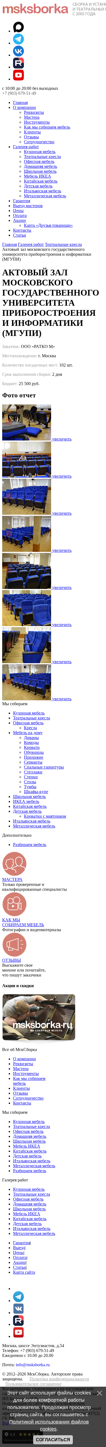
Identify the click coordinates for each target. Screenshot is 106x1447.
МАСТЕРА (12, 879)
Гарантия (21, 200)
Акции (19, 220)
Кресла (30, 727)
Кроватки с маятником (45, 816)
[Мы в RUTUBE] (18, 67)
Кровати (32, 747)
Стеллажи (33, 772)
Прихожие (33, 757)
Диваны (31, 737)
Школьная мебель (40, 171)
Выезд (19, 1247)
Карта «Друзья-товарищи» (48, 225)
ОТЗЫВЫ (11, 960)
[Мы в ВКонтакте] (18, 55)
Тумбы (30, 786)
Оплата (20, 215)
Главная (20, 102)
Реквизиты (34, 112)
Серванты (33, 762)
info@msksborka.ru (33, 1364)
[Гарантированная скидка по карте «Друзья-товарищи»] (39, 1044)
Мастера (31, 117)
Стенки (31, 777)
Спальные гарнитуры (44, 767)
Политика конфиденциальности (59, 1379)
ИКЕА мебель (26, 801)
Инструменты (37, 122)
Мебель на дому (28, 732)
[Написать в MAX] (18, 31)
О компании (24, 107)
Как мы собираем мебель (47, 127)
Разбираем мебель (29, 844)
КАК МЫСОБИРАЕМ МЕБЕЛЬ (23, 922)
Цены (18, 210)
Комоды (31, 742)
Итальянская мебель (42, 191)
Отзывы (31, 137)
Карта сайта (24, 1272)
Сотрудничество (39, 141)
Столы (30, 781)
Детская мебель (38, 186)
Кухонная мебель (39, 151)
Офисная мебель (39, 161)
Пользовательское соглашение (33, 1384)
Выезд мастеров (28, 205)
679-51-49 (19, 93)
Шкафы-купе (36, 791)
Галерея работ (26, 146)
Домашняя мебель (40, 166)
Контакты (22, 230)
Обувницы (34, 752)
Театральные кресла (42, 156)
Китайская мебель (40, 181)
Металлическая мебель (45, 195)
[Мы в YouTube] (18, 79)
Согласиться (53, 1439)
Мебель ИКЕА (37, 176)
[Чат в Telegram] (18, 43)
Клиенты (32, 132)
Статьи (19, 235)
